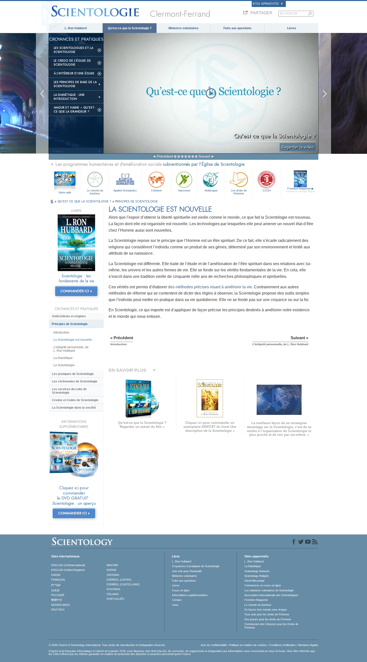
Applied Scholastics (125, 190)
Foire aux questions (237, 28)
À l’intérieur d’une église (74, 73)
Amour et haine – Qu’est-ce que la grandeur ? (74, 109)
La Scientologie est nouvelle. (73, 339)
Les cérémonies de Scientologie (74, 381)
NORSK (111, 569)
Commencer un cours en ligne (262, 585)
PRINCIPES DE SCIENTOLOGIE (136, 201)
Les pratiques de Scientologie (73, 374)
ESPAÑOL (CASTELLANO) (123, 584)
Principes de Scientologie (70, 324)
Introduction (61, 332)
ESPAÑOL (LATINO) (119, 579)
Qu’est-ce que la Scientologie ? (130, 28)
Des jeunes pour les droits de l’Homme (267, 619)
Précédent (165, 156)
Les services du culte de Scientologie (69, 390)
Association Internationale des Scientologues (271, 595)
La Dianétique (63, 358)
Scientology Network (256, 571)
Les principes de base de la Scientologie (75, 84)
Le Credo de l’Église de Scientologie (72, 62)
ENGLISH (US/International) (68, 565)
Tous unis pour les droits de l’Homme (266, 614)
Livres (291, 28)
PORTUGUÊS (115, 598)
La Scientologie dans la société (74, 407)
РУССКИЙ (57, 595)
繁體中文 (56, 599)
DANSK (55, 574)
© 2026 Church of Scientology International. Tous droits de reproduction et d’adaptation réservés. (107, 645)
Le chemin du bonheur (95, 191)
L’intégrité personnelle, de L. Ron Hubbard (71, 348)
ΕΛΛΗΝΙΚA (113, 589)
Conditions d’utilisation (282, 645)
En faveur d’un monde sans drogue (265, 609)
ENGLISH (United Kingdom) (68, 569)
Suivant (204, 156)
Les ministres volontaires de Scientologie (269, 590)
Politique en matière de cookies (248, 645)
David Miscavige (254, 580)
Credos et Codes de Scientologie (75, 400)
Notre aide (65, 192)
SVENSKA (113, 574)
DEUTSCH (57, 609)
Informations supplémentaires (190, 595)
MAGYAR (112, 565)
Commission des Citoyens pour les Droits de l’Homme (271, 626)
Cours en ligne (180, 590)
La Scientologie (64, 365)
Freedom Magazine (300, 190)
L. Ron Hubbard (76, 28)
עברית (55, 585)
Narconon (184, 190)
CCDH (267, 190)
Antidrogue (210, 190)
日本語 (55, 590)
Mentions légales (308, 645)
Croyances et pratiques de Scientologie (195, 566)
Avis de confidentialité (214, 645)
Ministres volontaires (183, 28)
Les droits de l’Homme (239, 191)
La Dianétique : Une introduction (69, 97)
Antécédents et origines (69, 316)
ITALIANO (113, 594)
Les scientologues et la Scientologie (73, 50)
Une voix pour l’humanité (187, 571)
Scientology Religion (256, 575)
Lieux (175, 604)
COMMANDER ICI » (76, 291)
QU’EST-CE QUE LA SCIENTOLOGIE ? (84, 201)
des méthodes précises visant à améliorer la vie (210, 287)
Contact (177, 599)
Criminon (156, 190)
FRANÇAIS (58, 579)
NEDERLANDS (60, 604)
